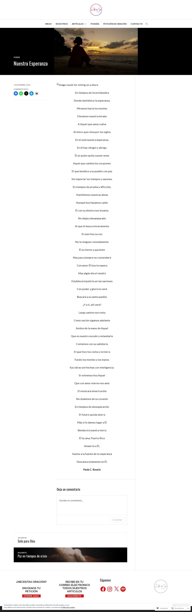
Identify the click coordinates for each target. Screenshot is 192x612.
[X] (116, 589)
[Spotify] (123, 589)
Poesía (17, 57)
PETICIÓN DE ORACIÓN (115, 24)
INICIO (48, 24)
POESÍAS (95, 24)
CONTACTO (137, 24)
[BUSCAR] (147, 24)
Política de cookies (68, 607)
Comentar (117, 519)
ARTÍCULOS (78, 24)
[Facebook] (103, 589)
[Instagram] (110, 589)
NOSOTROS (62, 24)
